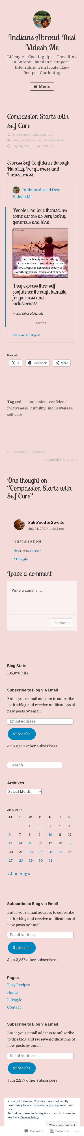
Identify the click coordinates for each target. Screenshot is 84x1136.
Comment (61, 623)
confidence (59, 402)
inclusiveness (60, 408)
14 (20, 843)
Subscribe (21, 734)
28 (21, 860)
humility (37, 408)
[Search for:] (34, 765)
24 (51, 852)
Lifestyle (18, 140)
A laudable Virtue (59, 461)
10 (50, 834)
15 (30, 843)
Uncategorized (54, 140)
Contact (14, 1007)
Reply (23, 559)
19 (69, 843)
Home (12, 993)
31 (50, 860)
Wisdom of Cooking (25, 453)
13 (10, 843)
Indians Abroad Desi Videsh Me (42, 42)
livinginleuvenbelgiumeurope (32, 134)
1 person (35, 551)
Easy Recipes (18, 985)
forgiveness (17, 408)
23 (41, 852)
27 (11, 860)
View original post (26, 335)
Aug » (25, 874)
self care (14, 415)
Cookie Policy (29, 1117)
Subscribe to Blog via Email (32, 690)
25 (60, 852)
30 (41, 860)
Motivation (33, 140)
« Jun (12, 874)
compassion (36, 402)
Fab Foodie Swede (46, 522)
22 (31, 852)
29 (31, 860)
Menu (44, 87)
